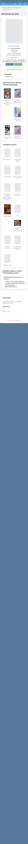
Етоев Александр (16, 7)
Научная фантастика (14, 46)
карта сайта (18, 301)
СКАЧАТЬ (10, 64)
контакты (13, 301)
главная (4, 301)
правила (4, 303)
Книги (9, 7)
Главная (4, 7)
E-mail (8, 311)
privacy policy (10, 303)
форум (8, 301)
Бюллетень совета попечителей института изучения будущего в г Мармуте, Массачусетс (7, 196)
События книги (13, 57)
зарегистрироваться (11, 286)
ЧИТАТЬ (18, 64)
